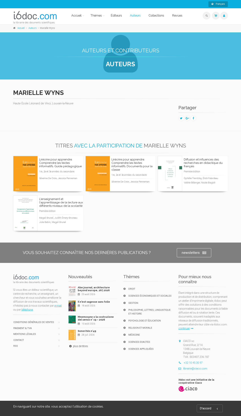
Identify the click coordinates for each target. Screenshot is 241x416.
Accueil (76, 15)
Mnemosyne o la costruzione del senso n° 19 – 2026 (96, 318)
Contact (18, 340)
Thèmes (96, 15)
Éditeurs (116, 15)
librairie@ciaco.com (195, 368)
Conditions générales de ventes (33, 322)
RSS (15, 345)
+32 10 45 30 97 (193, 362)
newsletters (191, 253)
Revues (177, 15)
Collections (156, 15)
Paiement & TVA (22, 328)
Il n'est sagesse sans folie (94, 301)
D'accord (205, 408)
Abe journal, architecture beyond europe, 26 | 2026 (94, 289)
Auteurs (135, 15)
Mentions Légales (24, 334)
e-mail (58, 305)
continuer (184, 328)
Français (220, 4)
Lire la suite (66, 184)
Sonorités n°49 (87, 331)
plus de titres (80, 346)
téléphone (27, 309)
